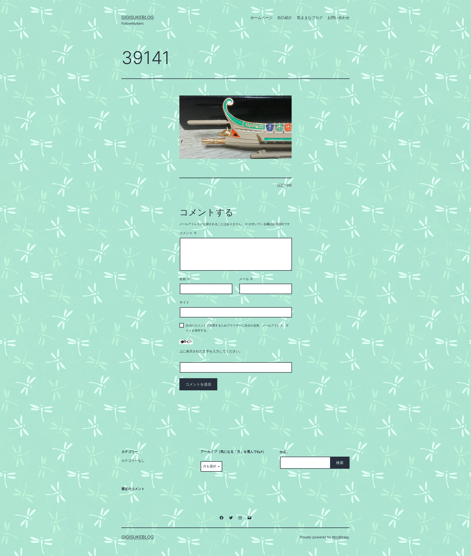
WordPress (340, 537)
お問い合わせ (338, 17)
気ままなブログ (310, 17)
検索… (284, 452)
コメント (188, 233)
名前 (184, 279)
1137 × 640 (284, 185)
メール (246, 279)
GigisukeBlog (137, 17)
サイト (184, 302)
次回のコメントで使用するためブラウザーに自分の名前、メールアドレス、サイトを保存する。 (237, 328)
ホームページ (261, 17)
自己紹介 (284, 17)
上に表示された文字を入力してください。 (210, 351)
